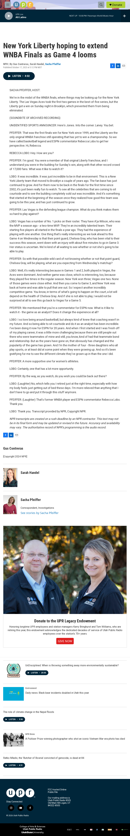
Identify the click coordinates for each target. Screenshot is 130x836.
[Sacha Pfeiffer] (10, 504)
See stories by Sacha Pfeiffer (39, 513)
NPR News (30, 734)
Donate (117, 4)
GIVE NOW (65, 641)
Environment (31, 688)
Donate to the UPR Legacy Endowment (65, 621)
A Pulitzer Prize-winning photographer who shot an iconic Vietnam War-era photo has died (75, 738)
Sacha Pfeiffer (53, 64)
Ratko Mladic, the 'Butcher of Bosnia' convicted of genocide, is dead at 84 (43, 757)
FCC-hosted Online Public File (57, 790)
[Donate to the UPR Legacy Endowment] (65, 570)
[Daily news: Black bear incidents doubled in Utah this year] (13, 694)
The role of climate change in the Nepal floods (28, 711)
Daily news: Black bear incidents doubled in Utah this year (57, 692)
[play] (8, 16)
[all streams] (125, 16)
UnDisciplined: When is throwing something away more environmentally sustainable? (72, 665)
